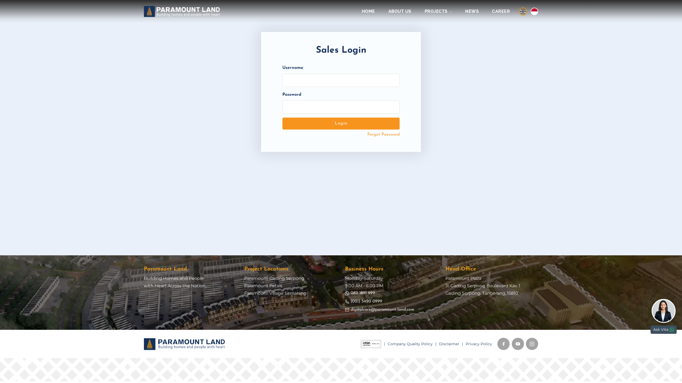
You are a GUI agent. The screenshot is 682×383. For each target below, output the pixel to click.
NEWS (472, 11)
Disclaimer (449, 344)
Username (292, 68)
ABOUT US (399, 11)
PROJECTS (437, 11)
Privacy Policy (479, 344)
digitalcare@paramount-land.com (382, 309)
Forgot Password (383, 134)
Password (291, 95)
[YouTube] (518, 344)
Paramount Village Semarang (275, 293)
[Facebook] (503, 344)
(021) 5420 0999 (366, 301)
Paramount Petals (263, 285)
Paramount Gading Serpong (274, 278)
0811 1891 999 (363, 293)
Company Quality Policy (410, 344)
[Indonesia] (534, 11)
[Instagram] (532, 344)
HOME (368, 11)
